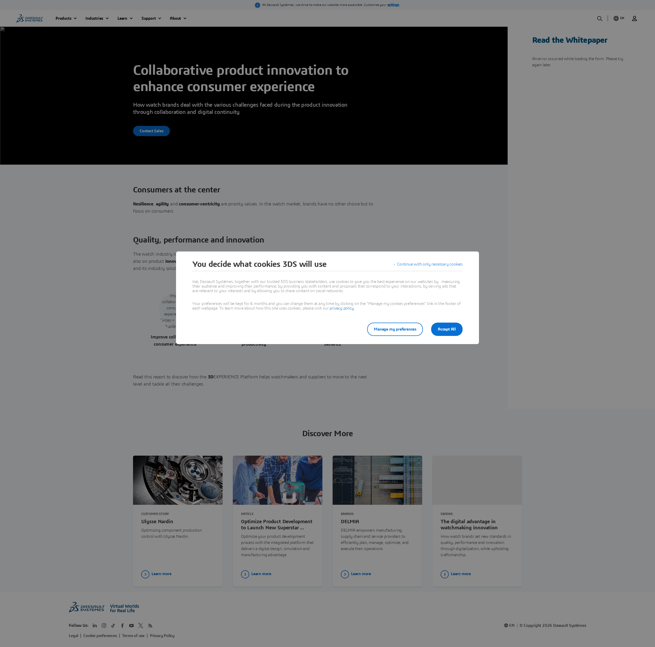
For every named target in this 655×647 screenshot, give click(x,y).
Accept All (447, 329)
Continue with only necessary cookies (430, 264)
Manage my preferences (395, 329)
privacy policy (342, 308)
